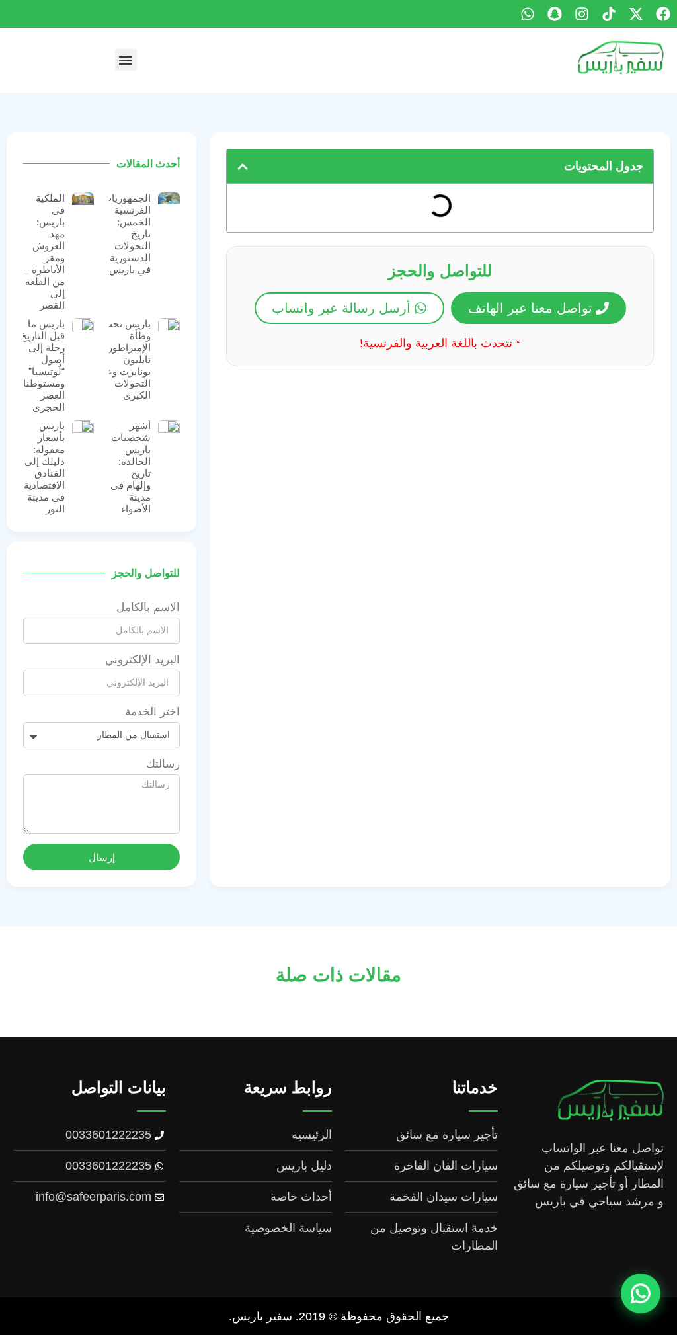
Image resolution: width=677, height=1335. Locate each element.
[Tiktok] (609, 14)
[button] (126, 60)
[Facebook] (663, 14)
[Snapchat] (554, 14)
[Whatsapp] (527, 14)
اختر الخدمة (152, 712)
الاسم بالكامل (148, 608)
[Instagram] (582, 14)
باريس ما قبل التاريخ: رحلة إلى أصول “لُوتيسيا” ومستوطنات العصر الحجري (39, 365)
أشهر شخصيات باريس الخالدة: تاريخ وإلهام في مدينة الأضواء (130, 467)
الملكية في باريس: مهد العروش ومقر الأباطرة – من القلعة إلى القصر (44, 251)
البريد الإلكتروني (142, 660)
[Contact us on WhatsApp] (640, 1296)
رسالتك (163, 764)
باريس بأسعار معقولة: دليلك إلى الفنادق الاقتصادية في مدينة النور (44, 467)
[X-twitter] (636, 14)
